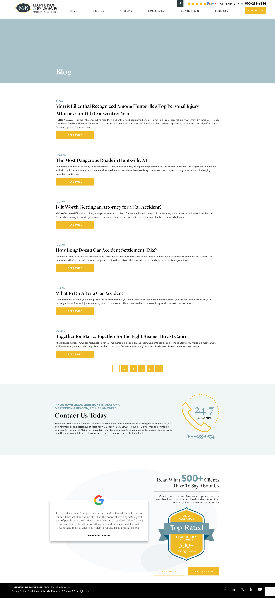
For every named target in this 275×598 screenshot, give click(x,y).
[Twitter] (242, 589)
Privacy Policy (19, 591)
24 (150, 368)
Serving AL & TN (190, 10)
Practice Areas (156, 10)
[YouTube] (260, 589)
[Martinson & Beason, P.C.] (36, 8)
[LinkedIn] (233, 589)
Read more (75, 135)
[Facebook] (225, 589)
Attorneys (126, 10)
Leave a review (203, 571)
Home (73, 10)
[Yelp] (251, 589)
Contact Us (255, 10)
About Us (98, 10)
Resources (221, 10)
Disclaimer (33, 591)
